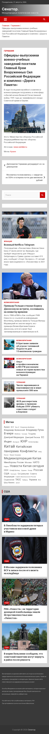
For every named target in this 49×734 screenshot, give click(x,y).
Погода (30, 470)
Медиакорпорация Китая (22, 458)
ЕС (42, 437)
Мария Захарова (15, 455)
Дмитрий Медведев (14, 437)
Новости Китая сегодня (27, 466)
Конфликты (28, 451)
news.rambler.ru (20, 147)
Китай (9, 446)
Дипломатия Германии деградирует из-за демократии (25, 165)
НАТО (36, 462)
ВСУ (12, 427)
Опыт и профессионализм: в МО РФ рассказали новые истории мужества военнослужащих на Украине (30, 368)
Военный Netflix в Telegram (19, 244)
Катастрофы (33, 442)
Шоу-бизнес (9, 483)
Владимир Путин (35, 430)
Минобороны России (14, 462)
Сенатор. (10, 9)
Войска (17, 434)
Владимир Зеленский (14, 430)
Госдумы (32, 434)
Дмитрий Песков (32, 437)
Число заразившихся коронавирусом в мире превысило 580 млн (28, 388)
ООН (6, 470)
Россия (38, 470)
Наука (6, 466)
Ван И (17, 427)
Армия (13, 152)
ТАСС (18, 479)
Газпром (24, 434)
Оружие (24, 470)
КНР (24, 441)
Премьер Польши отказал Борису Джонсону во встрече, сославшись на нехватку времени (24, 308)
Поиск (42, 195)
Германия (9, 51)
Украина (33, 479)
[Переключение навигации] (5, 19)
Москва (28, 462)
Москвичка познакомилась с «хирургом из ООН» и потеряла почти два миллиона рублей (24, 177)
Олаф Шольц (15, 470)
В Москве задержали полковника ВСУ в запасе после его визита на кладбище (23, 570)
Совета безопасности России (26, 477)
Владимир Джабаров (27, 427)
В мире (8, 433)
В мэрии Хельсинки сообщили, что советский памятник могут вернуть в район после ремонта (24, 656)
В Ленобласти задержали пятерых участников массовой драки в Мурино (23, 528)
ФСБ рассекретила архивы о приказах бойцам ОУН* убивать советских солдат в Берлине (28, 406)
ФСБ (39, 480)
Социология (9, 480)
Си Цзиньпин (23, 474)
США (6, 473)
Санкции (13, 474)
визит (18, 483)
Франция (8, 241)
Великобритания (11, 302)
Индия (8, 441)
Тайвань (25, 480)
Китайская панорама (18, 449)
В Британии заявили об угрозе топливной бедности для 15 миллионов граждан (29, 347)
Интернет (16, 442)
